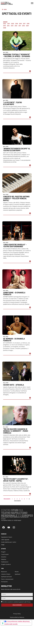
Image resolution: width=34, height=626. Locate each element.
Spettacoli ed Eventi (6, 576)
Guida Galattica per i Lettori (8, 542)
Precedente (7, 499)
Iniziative (3, 557)
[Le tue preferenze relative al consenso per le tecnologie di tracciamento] (2, 623)
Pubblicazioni (4, 562)
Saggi (2, 544)
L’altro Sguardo (5, 539)
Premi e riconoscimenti (7, 579)
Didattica (3, 559)
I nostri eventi (5, 554)
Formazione (4, 581)
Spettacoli (17, 574)
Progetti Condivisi (6, 564)
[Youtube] (8, 527)
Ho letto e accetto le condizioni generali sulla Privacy (17, 602)
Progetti (3, 552)
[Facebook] (3, 527)
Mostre (17, 571)
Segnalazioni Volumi (6, 537)
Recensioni (4, 571)
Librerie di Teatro (5, 574)
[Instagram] (13, 527)
